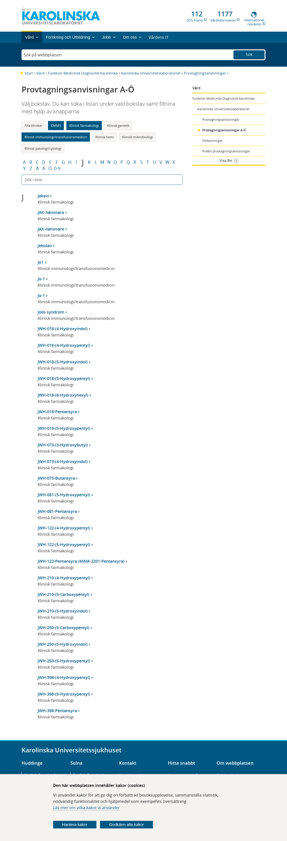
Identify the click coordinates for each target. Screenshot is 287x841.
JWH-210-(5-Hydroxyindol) (63, 611)
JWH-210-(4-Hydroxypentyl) (64, 577)
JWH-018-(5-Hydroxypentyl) (64, 378)
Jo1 (40, 262)
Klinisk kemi (104, 137)
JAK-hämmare (51, 212)
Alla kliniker (33, 125)
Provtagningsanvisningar (205, 73)
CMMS (56, 125)
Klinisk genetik (118, 125)
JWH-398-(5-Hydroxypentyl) (64, 694)
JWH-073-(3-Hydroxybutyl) (63, 445)
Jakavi (43, 195)
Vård (40, 73)
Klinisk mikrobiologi (137, 137)
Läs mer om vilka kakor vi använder (86, 807)
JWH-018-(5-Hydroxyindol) (63, 362)
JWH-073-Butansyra (56, 478)
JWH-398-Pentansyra (57, 710)
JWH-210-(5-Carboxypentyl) (63, 594)
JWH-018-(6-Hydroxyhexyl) (63, 395)
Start (29, 73)
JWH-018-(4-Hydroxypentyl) (64, 345)
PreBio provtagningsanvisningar (226, 151)
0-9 (57, 168)
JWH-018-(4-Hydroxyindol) (63, 328)
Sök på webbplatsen (43, 54)
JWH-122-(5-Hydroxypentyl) (64, 544)
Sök (249, 54)
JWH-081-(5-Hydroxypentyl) (64, 494)
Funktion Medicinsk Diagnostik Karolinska (83, 73)
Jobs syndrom (51, 312)
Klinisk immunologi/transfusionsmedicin (55, 137)
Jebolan (45, 245)
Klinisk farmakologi (84, 125)
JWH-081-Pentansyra (57, 511)
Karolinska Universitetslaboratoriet (150, 73)
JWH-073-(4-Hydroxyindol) (63, 461)
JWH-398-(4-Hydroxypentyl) (64, 677)
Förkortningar (212, 140)
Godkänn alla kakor (126, 824)
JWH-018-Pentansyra (57, 411)
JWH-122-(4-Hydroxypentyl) (64, 528)
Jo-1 (41, 278)
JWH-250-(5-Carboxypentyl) (63, 627)
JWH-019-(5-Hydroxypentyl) (64, 428)
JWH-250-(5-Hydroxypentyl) (64, 660)
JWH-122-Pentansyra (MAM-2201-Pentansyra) (81, 561)
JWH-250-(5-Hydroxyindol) (63, 644)
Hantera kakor (74, 824)
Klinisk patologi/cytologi (42, 148)
